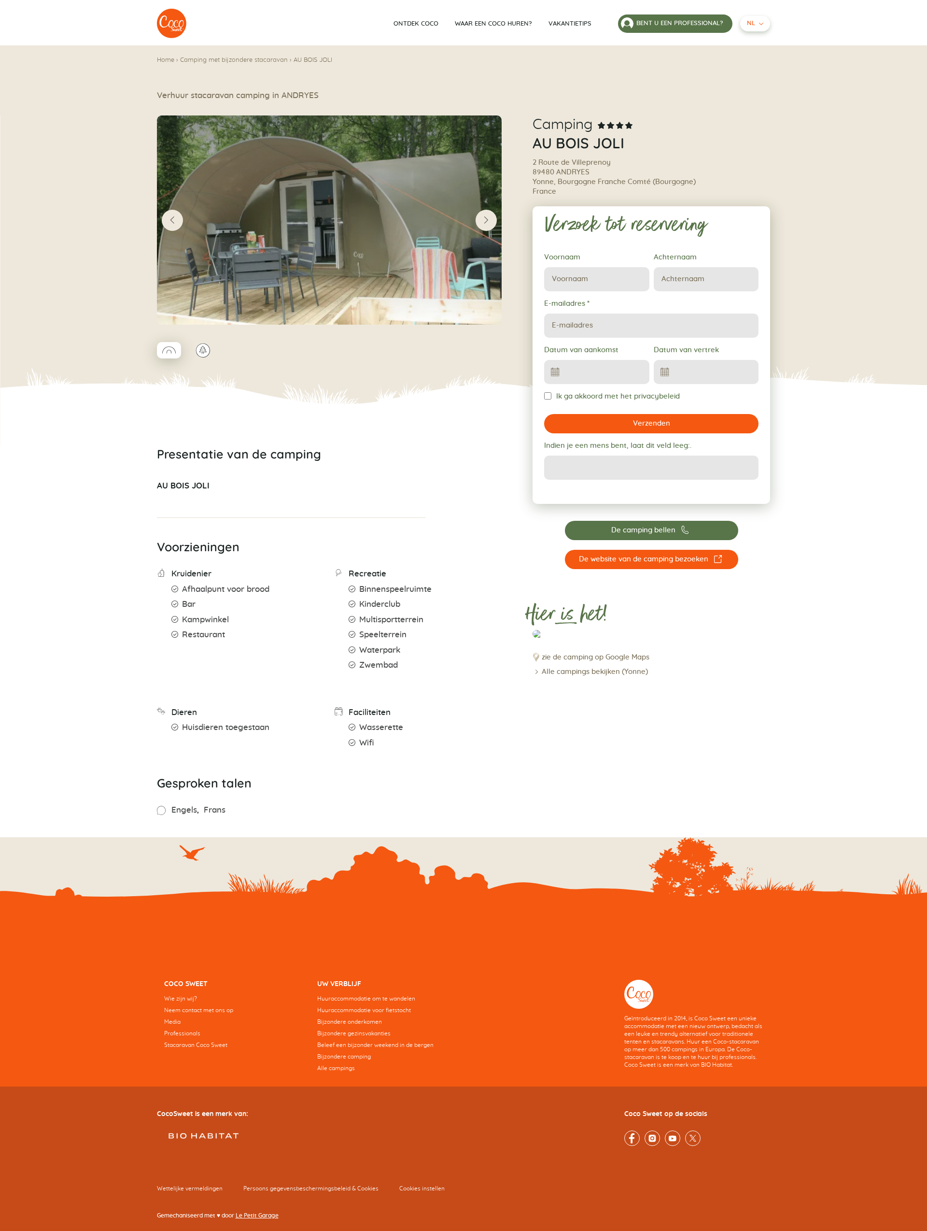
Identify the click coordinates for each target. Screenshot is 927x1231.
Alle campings (336, 1068)
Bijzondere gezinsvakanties (354, 1033)
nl (751, 23)
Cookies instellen (422, 1188)
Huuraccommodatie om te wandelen (366, 999)
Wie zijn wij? (180, 999)
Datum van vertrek (686, 350)
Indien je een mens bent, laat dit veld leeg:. (617, 445)
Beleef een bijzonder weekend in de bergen (375, 1045)
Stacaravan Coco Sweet (195, 1045)
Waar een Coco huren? (493, 24)
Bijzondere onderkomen (349, 1022)
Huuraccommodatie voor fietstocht (364, 1010)
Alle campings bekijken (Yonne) (595, 671)
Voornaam (562, 257)
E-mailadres (567, 303)
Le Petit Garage (257, 1215)
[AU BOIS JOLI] (172, 24)
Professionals (182, 1033)
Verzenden (651, 423)
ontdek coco (415, 24)
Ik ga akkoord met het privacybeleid (618, 396)
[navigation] (233, 1022)
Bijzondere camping (344, 1056)
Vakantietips (569, 24)
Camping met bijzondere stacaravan (234, 60)
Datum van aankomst (581, 350)
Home (165, 60)
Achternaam (675, 257)
